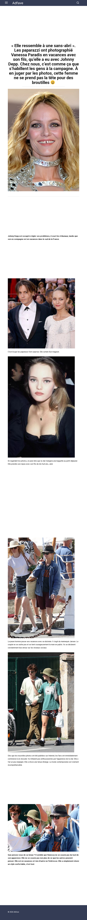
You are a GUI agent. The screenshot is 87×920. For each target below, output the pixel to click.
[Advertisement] (43, 23)
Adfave (17, 3)
